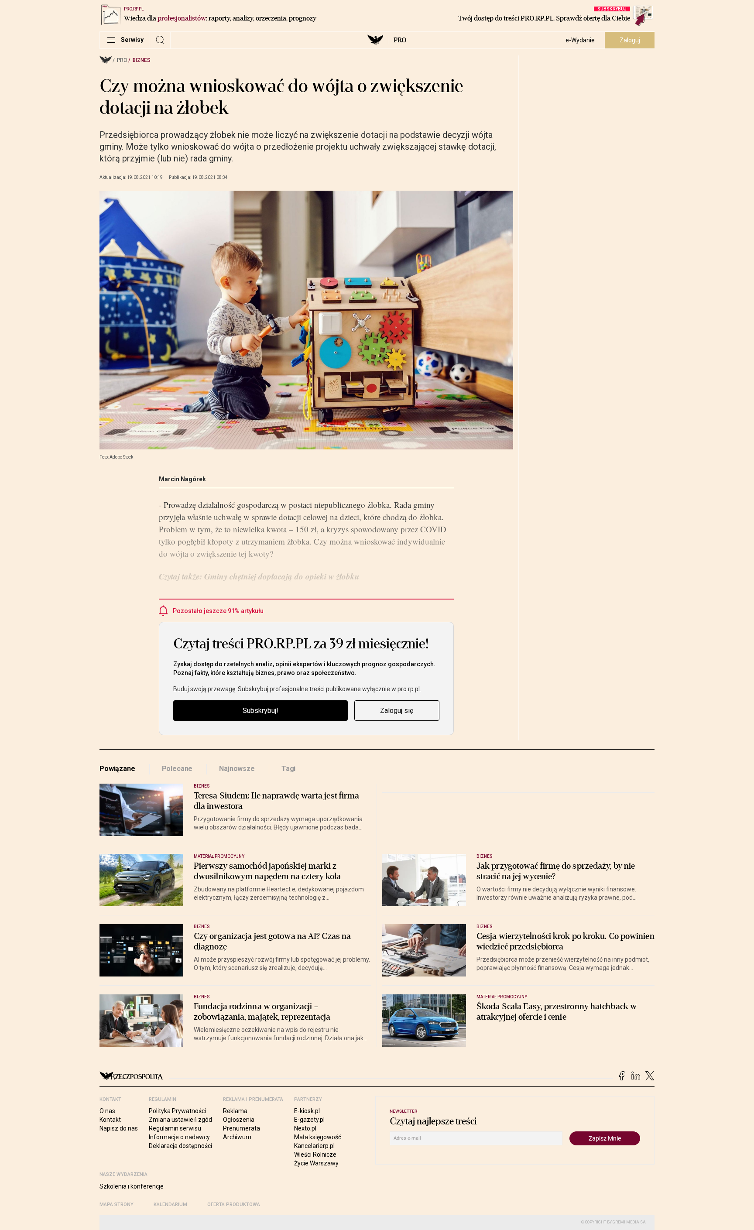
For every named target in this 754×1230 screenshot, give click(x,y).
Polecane (177, 768)
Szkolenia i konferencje (131, 1186)
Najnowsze (237, 768)
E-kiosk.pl (307, 1110)
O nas (107, 1110)
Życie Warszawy (316, 1163)
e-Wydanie (580, 40)
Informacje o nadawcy (179, 1137)
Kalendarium (170, 1204)
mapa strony (116, 1204)
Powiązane (117, 768)
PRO (400, 40)
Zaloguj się (396, 710)
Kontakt (110, 1119)
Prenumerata (241, 1128)
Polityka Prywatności (177, 1110)
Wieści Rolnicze (315, 1154)
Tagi (288, 768)
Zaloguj (630, 40)
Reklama (235, 1110)
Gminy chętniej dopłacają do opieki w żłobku (281, 576)
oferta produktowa (233, 1204)
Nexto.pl (305, 1128)
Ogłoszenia (238, 1119)
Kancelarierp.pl (314, 1145)
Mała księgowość (317, 1137)
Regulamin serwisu (175, 1128)
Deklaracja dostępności (180, 1145)
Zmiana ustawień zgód (180, 1119)
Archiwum (237, 1137)
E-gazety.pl (309, 1119)
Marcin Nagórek (182, 479)
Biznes (142, 60)
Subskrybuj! (260, 710)
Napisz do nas (118, 1128)
